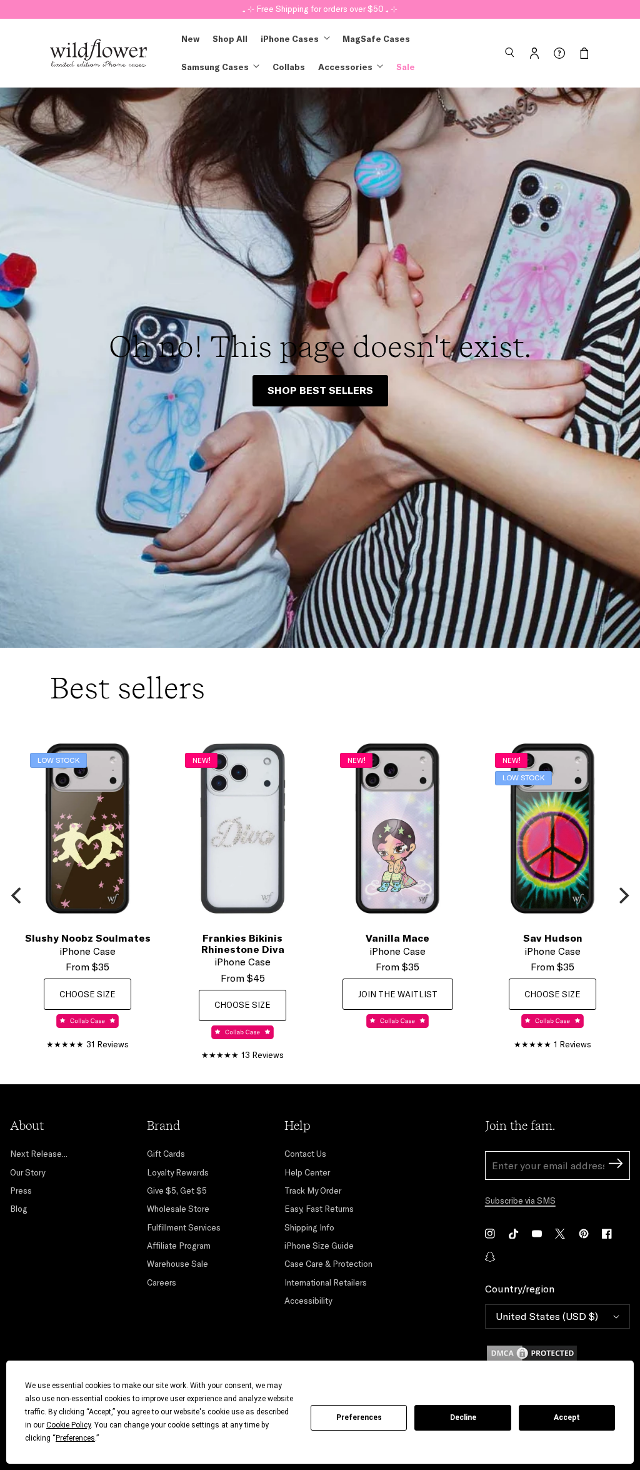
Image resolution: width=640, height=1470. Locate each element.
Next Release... (39, 1154)
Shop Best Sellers (320, 390)
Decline (463, 1417)
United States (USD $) (547, 1316)
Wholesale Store (178, 1209)
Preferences (359, 1417)
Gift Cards (166, 1154)
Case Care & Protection (328, 1264)
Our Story (27, 1172)
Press (21, 1191)
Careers (161, 1282)
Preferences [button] (75, 1438)
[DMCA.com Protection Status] (557, 1353)
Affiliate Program (179, 1246)
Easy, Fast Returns (319, 1209)
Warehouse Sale (177, 1264)
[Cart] (584, 53)
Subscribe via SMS (520, 1201)
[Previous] (17, 895)
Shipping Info (309, 1227)
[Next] (622, 895)
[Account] (534, 53)
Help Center (307, 1172)
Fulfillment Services (184, 1227)
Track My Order (312, 1191)
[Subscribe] (615, 1165)
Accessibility (308, 1301)
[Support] (559, 53)
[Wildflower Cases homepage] (98, 53)
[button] (509, 53)
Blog (19, 1209)
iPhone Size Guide (319, 1246)
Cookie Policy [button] (68, 1425)
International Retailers (325, 1282)
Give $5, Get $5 (177, 1191)
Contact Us (305, 1154)
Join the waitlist (398, 994)
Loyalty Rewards (178, 1172)
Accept (567, 1417)
